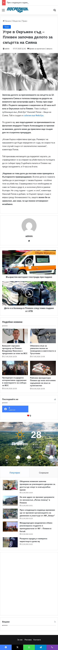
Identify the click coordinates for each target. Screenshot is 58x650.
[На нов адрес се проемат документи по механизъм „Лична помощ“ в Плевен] (10, 501)
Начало (7, 21)
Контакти (37, 640)
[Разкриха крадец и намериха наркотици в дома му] (10, 542)
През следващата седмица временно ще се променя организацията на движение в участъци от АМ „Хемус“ (37, 513)
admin (7, 49)
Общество (16, 21)
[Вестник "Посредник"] (17, 10)
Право (24, 21)
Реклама (28, 640)
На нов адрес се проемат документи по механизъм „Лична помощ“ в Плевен (37, 500)
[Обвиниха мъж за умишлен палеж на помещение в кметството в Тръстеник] (43, 336)
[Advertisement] (29, 584)
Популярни (15, 473)
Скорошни (43, 473)
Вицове (6, 622)
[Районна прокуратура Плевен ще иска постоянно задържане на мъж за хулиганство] (43, 368)
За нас (20, 640)
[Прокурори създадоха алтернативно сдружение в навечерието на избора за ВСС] (15, 368)
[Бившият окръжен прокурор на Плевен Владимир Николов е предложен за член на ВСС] (15, 336)
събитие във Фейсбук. (33, 115)
